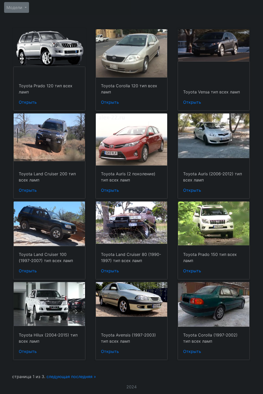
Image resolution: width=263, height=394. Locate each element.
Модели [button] (15, 7)
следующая (58, 376)
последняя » (83, 376)
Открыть (28, 102)
